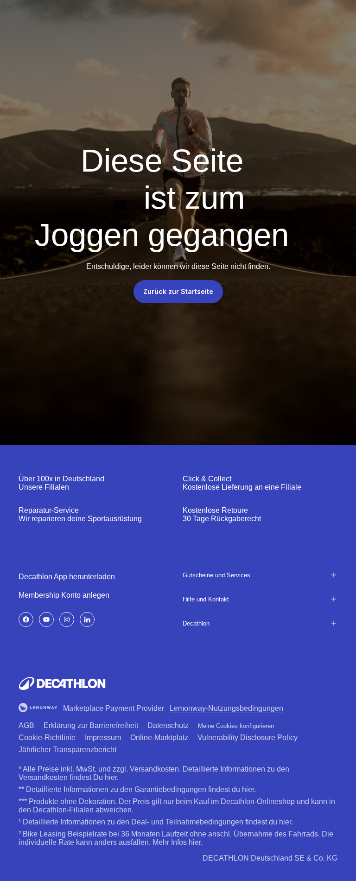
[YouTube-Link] (46, 619)
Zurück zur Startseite (178, 291)
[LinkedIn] (87, 619)
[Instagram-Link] (66, 619)
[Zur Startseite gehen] (62, 683)
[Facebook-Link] (26, 619)
